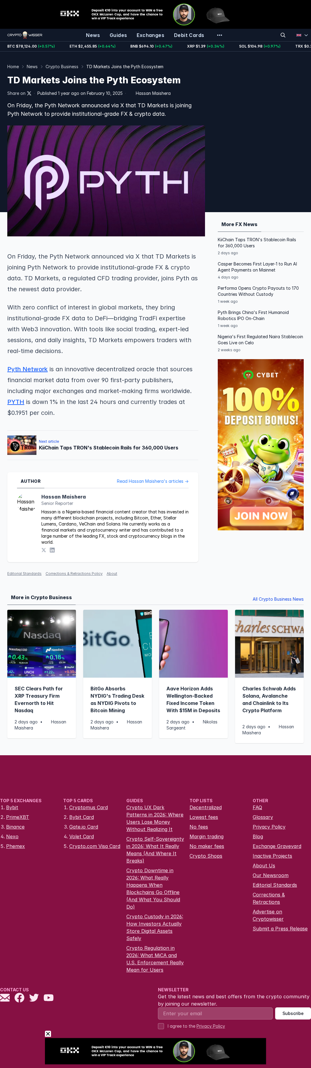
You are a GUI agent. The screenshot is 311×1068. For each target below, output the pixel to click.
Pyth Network (27, 369)
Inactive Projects (272, 856)
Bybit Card (81, 817)
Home (13, 66)
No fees (199, 827)
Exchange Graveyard (277, 846)
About (112, 573)
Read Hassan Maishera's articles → (153, 481)
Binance (15, 827)
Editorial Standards (24, 573)
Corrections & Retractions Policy (74, 573)
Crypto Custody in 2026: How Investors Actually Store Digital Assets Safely (154, 927)
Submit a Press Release (280, 929)
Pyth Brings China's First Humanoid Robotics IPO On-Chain (253, 315)
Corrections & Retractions (269, 898)
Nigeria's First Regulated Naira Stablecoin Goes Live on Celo (260, 339)
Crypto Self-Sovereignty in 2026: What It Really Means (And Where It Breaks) (155, 850)
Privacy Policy (269, 827)
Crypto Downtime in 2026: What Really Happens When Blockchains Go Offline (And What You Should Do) (153, 888)
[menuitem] (93, 35)
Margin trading (207, 836)
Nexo (12, 836)
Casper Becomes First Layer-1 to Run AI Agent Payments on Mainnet (257, 266)
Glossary (263, 817)
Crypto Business (62, 66)
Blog (258, 836)
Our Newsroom (271, 875)
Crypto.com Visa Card (94, 846)
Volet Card (81, 836)
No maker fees (207, 846)
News (32, 66)
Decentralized (206, 807)
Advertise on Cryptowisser (268, 915)
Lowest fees (204, 817)
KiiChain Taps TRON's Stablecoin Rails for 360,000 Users (257, 242)
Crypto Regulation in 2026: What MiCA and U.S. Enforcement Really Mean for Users (155, 959)
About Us (264, 866)
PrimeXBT (17, 817)
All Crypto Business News (278, 599)
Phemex (15, 846)
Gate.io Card (83, 827)
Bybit (12, 807)
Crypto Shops (206, 856)
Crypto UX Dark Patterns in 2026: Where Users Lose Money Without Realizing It (154, 818)
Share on (16, 93)
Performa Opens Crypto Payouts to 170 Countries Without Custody (258, 291)
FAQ (257, 807)
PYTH (15, 402)
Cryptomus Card (88, 807)
